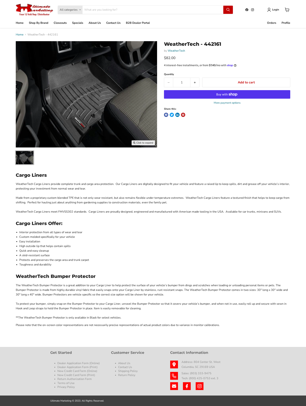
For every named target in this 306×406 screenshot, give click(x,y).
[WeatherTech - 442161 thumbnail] (24, 158)
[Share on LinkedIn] (177, 115)
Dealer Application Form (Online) (78, 363)
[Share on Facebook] (166, 115)
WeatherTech (176, 51)
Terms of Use (66, 383)
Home (20, 23)
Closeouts (60, 23)
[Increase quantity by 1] (194, 82)
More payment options (227, 102)
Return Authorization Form (74, 379)
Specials (77, 23)
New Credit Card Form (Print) (76, 375)
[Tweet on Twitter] (172, 115)
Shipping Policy (128, 371)
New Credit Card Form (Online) (77, 371)
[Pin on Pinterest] (183, 115)
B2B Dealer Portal (138, 23)
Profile (286, 23)
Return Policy (126, 375)
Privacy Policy (66, 387)
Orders (271, 23)
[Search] (228, 10)
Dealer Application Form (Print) (77, 367)
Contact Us (113, 23)
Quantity (169, 74)
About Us (95, 23)
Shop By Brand (38, 23)
